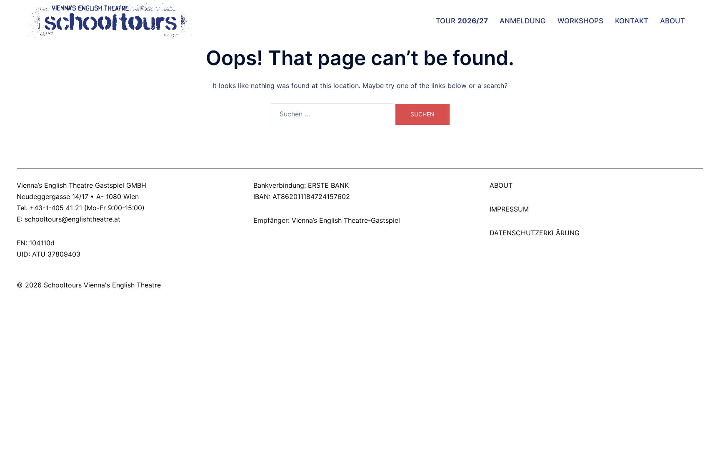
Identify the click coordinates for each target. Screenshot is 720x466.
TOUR (462, 21)
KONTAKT (631, 21)
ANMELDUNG (523, 21)
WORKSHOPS (580, 21)
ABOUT (672, 21)
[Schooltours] (105, 20)
